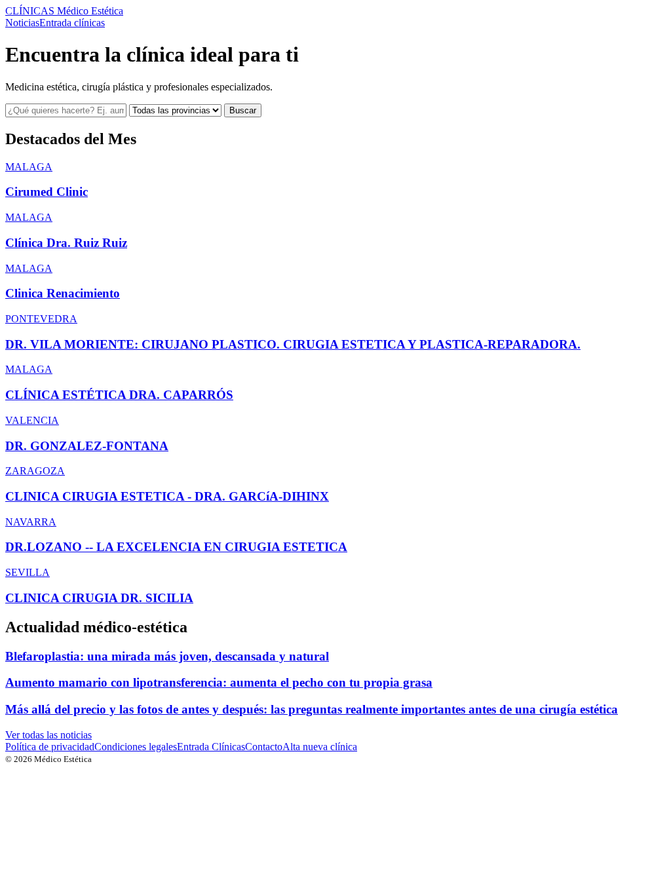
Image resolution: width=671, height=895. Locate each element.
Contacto (263, 746)
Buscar (242, 110)
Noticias (22, 22)
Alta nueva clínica (319, 746)
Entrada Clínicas (211, 746)
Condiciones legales (135, 746)
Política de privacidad (49, 746)
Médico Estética (64, 10)
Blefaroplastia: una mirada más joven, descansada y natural (167, 656)
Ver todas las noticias (48, 734)
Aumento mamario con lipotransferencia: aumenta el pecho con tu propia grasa (218, 682)
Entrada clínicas (72, 22)
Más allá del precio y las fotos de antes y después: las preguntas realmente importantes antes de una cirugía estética (311, 709)
